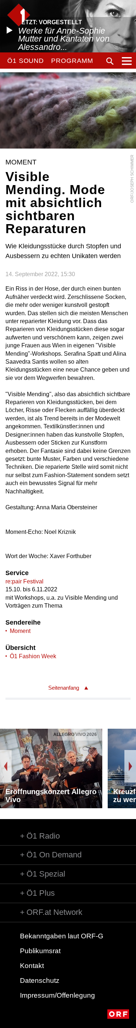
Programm (72, 60)
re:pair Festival (24, 581)
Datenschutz (39, 980)
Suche (110, 61)
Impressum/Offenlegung (57, 995)
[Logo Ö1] (18, 15)
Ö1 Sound (25, 60)
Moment (20, 631)
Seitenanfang (63, 688)
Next (130, 766)
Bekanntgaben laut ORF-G (61, 936)
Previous (6, 766)
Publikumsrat (40, 951)
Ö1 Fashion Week (33, 656)
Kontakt (32, 965)
